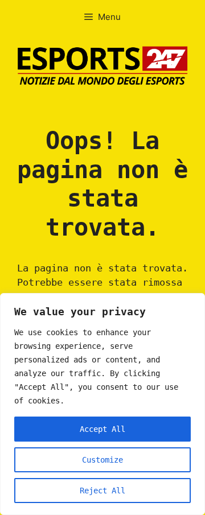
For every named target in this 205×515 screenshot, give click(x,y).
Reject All (102, 490)
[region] (102, 404)
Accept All (102, 429)
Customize (102, 459)
